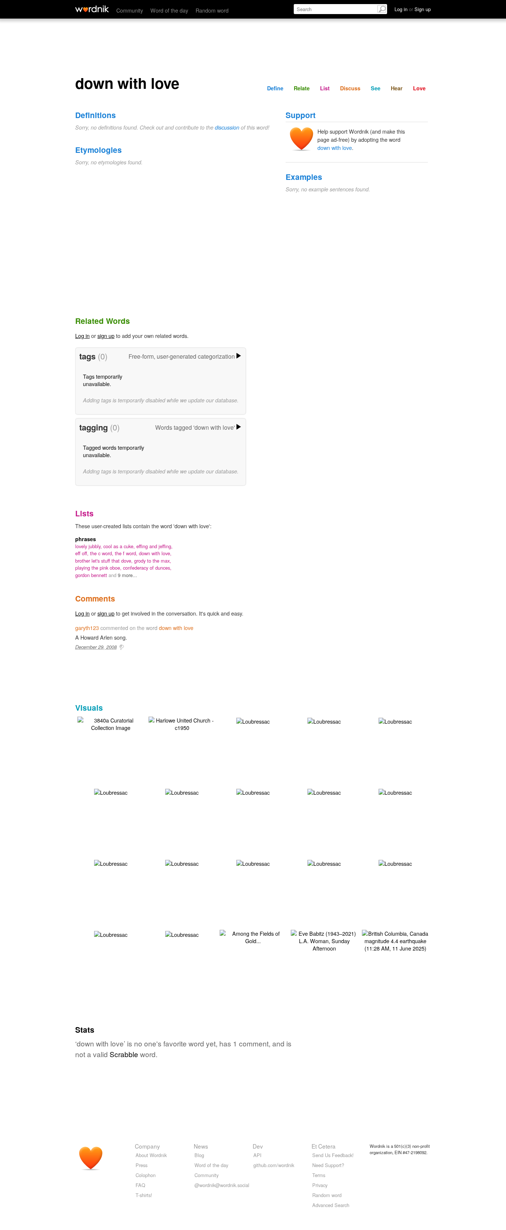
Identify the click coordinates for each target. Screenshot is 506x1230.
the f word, (127, 553)
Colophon (146, 1175)
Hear (397, 88)
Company (147, 1146)
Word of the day (169, 10)
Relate (302, 88)
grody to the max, (152, 560)
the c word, (102, 553)
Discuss (350, 88)
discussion (227, 127)
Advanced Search (330, 1205)
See (375, 88)
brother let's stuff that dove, (104, 560)
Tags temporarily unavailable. (102, 380)
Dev (258, 1146)
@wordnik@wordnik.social (221, 1185)
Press (141, 1165)
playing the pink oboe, (99, 567)
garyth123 (87, 627)
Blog (199, 1155)
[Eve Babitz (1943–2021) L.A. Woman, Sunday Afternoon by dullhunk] (324, 940)
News (201, 1146)
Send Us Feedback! (333, 1155)
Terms (318, 1175)
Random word (212, 10)
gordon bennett (92, 575)
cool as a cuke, (119, 546)
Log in (82, 335)
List (325, 88)
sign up (105, 335)
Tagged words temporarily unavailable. (113, 451)
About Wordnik (151, 1155)
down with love (334, 147)
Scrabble (124, 1054)
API (257, 1155)
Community (129, 10)
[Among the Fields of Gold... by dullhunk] (253, 936)
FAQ (140, 1185)
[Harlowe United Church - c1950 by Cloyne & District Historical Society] (182, 723)
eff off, (82, 553)
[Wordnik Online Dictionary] (92, 9)
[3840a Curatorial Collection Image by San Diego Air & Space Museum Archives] (110, 723)
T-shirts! (144, 1195)
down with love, (155, 553)
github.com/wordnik (273, 1165)
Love (419, 88)
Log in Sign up (413, 9)
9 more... (127, 575)
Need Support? (328, 1165)
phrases (85, 539)
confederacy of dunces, (147, 567)
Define (275, 88)
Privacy (319, 1185)
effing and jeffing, (154, 546)
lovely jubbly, (89, 546)
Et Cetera (324, 1146)
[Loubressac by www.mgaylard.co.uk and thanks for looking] (253, 720)
